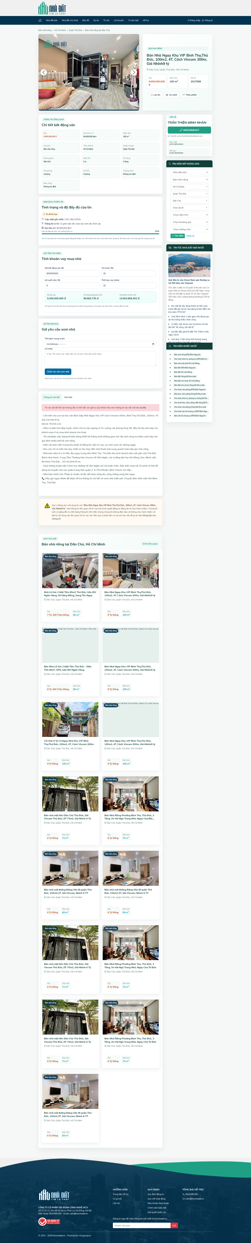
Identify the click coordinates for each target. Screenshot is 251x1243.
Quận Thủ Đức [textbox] (179, 193)
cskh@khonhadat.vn (78, 1213)
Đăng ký (208, 20)
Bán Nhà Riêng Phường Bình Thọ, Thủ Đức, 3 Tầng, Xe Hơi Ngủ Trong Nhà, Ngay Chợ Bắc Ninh (129, 818)
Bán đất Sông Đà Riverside (185, 376)
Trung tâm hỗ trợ (120, 1194)
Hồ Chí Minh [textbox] (178, 186)
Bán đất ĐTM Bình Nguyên (185, 368)
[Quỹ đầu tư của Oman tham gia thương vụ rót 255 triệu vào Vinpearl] (189, 265)
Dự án (96, 20)
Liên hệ (116, 1203)
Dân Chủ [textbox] (177, 200)
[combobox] (189, 186)
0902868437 (191, 130)
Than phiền (191, 95)
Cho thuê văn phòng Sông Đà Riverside (190, 407)
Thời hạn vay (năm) (110, 280)
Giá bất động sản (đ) (54, 268)
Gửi (174, 1225)
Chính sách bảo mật (157, 1207)
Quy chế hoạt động (156, 1198)
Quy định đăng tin (156, 1194)
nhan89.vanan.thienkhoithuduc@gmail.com (187, 136)
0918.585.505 (191, 1194)
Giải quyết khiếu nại (157, 1212)
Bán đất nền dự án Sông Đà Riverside (189, 385)
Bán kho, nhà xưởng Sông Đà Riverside (190, 394)
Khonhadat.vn (59, 1235)
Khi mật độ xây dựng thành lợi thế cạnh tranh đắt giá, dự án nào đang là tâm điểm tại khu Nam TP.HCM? (189, 309)
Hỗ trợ (146, 20)
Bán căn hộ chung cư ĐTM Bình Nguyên (190, 416)
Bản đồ (85, 20)
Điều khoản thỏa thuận (158, 1203)
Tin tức (106, 20)
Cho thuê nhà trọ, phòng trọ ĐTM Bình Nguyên (193, 359)
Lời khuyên (119, 20)
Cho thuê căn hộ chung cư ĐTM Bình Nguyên (192, 411)
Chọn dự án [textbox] (178, 207)
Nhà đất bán (52, 20)
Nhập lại (190, 236)
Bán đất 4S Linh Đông (183, 372)
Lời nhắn (49, 349)
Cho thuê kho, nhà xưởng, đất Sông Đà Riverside (194, 403)
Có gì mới (117, 1198)
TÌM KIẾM (178, 236)
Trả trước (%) (107, 268)
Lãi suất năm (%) (52, 280)
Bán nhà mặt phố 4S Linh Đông (186, 363)
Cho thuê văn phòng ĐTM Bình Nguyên (190, 389)
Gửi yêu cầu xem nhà (59, 371)
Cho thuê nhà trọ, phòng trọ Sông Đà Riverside (193, 398)
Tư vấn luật (133, 20)
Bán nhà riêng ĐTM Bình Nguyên (187, 355)
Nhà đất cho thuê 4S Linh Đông (187, 381)
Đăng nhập (194, 20)
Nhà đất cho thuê (70, 20)
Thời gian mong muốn (55, 338)
